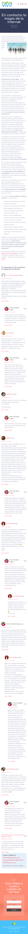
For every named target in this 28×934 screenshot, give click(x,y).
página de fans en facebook (9, 253)
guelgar (8, 438)
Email (14, 904)
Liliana (8, 333)
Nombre (14, 899)
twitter (3, 259)
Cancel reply (12, 862)
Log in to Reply (5, 301)
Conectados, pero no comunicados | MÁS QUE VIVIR (13, 860)
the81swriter (9, 394)
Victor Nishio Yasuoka (12, 275)
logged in (11, 865)
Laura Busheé (10, 523)
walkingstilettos (10, 769)
